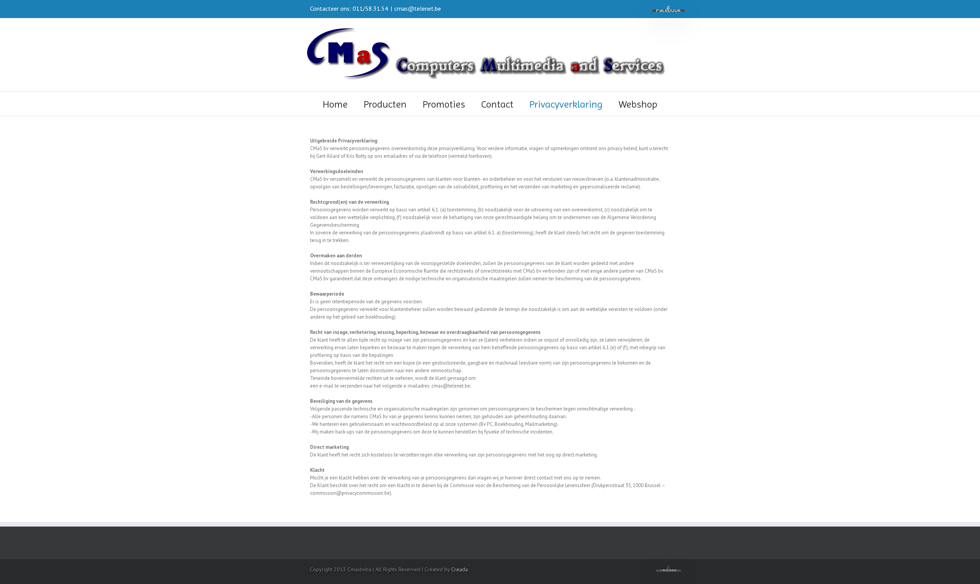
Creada (459, 569)
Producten (385, 104)
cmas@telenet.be (417, 8)
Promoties (444, 104)
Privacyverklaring (566, 104)
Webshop (638, 104)
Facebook (668, 9)
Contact (497, 104)
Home (335, 104)
